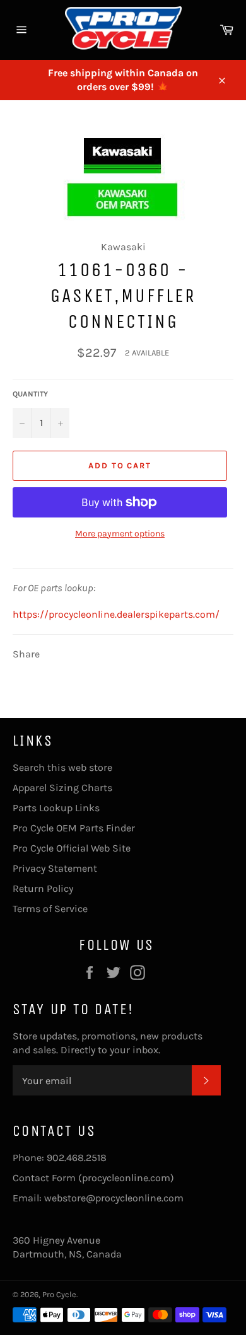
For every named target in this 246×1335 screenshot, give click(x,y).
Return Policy (43, 888)
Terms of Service (50, 909)
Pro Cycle (59, 1294)
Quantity (30, 394)
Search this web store (62, 767)
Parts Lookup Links (56, 808)
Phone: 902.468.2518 (60, 1158)
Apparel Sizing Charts (62, 788)
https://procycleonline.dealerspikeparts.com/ (116, 614)
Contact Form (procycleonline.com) (93, 1178)
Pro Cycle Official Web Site (72, 848)
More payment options (120, 533)
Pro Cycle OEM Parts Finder (74, 828)
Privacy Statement (55, 868)
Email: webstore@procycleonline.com (98, 1198)
